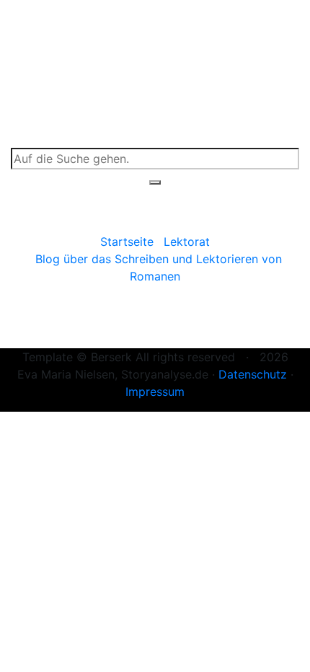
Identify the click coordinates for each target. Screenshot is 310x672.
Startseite (127, 241)
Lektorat (187, 241)
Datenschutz (252, 374)
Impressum (155, 391)
